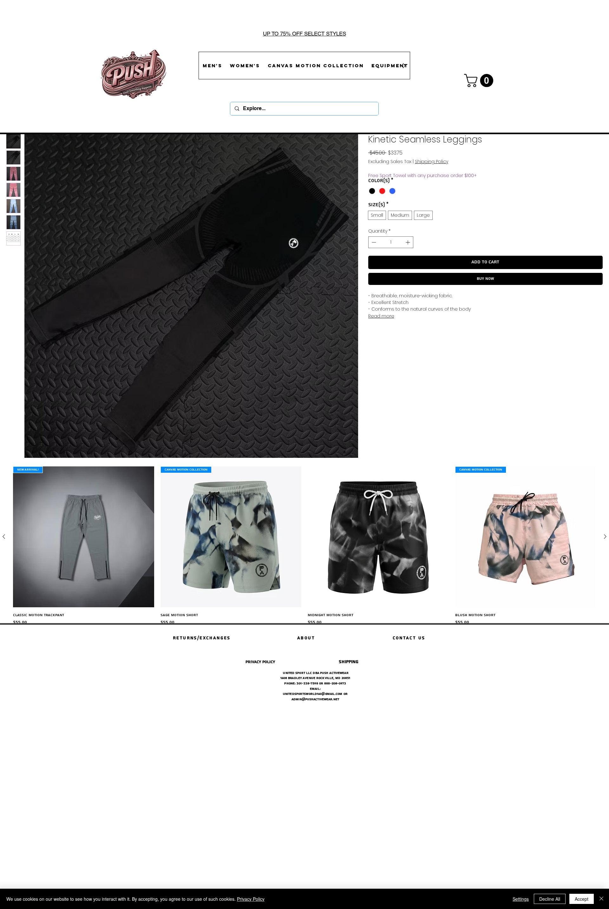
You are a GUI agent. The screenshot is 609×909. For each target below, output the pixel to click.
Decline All (549, 899)
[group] (304, 550)
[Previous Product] (4, 536)
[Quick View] (378, 537)
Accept (581, 899)
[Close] (601, 899)
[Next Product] (605, 536)
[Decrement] (373, 242)
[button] (480, 80)
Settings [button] (521, 899)
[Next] (573, 33)
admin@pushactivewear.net (315, 699)
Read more (381, 316)
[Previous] (36, 33)
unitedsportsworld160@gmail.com (313, 694)
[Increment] (408, 242)
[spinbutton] (390, 242)
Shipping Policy (431, 162)
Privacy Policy (251, 899)
